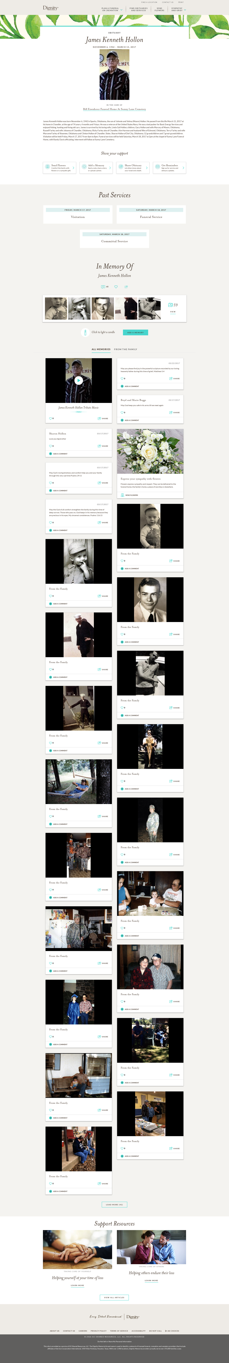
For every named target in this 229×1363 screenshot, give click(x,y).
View (173, 312)
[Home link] (50, 8)
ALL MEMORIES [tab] (101, 349)
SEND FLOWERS (131, 495)
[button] (112, 9)
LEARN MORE (77, 1285)
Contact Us (168, 2)
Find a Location (149, 2)
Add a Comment (132, 386)
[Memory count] (103, 286)
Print (181, 2)
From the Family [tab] (125, 349)
